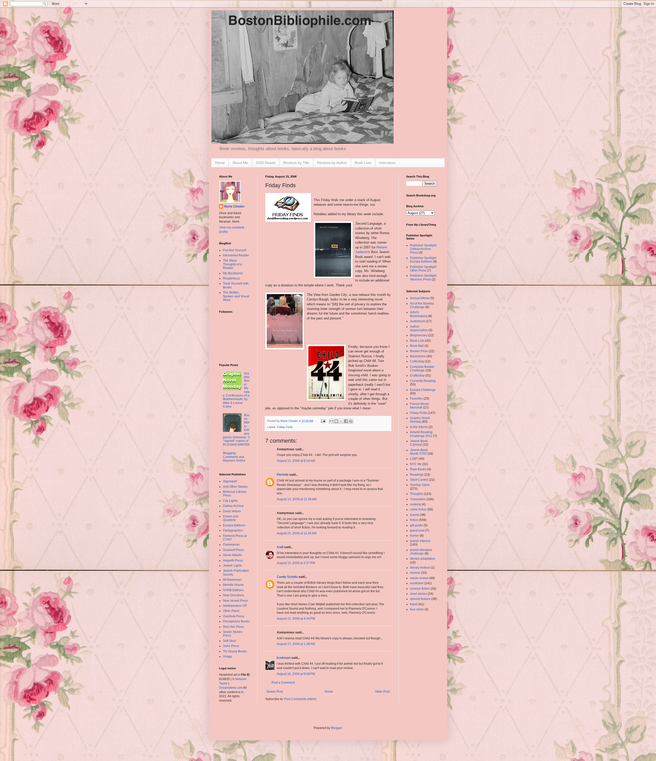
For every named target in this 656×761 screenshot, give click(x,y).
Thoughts (416, 494)
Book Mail (417, 346)
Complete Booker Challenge (422, 368)
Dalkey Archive (233, 506)
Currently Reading (423, 381)
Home (220, 163)
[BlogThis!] (336, 421)
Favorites (416, 398)
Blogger (336, 728)
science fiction (420, 588)
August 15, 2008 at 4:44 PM (296, 618)
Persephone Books (236, 621)
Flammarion (231, 544)
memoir (415, 573)
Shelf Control (419, 480)
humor (414, 535)
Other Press (231, 611)
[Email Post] (323, 420)
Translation (418, 499)
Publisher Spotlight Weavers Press (423, 277)
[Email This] (331, 421)
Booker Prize (419, 351)
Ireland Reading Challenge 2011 (421, 433)
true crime (417, 609)
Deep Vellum (232, 511)
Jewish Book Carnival (419, 442)
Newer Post (274, 691)
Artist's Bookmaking (418, 314)
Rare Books (418, 469)
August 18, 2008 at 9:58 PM (296, 674)
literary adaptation (422, 558)
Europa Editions (234, 525)
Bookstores (418, 356)
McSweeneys (232, 579)
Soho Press (231, 646)
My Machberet (233, 273)
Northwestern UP (235, 606)
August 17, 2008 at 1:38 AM (296, 644)
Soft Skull (229, 641)
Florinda (283, 474)
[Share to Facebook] (345, 421)
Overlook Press (233, 616)
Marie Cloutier (234, 206)
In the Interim (419, 427)
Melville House (233, 585)
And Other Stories (235, 486)
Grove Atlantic (232, 555)
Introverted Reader (236, 255)
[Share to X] (341, 421)
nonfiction (417, 583)
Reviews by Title (296, 163)
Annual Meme (419, 298)
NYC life (416, 464)
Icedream (284, 658)
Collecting (417, 361)
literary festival (420, 567)
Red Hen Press (233, 627)
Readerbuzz (231, 278)
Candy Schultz (287, 577)
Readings (417, 474)
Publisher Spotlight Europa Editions (423, 259)
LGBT (414, 459)
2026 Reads (265, 163)
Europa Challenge (423, 390)
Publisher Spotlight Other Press (423, 268)
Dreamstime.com (231, 688)
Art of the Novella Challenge (422, 305)
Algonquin (230, 481)
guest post (417, 530)
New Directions (233, 595)
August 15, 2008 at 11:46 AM (296, 533)
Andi (280, 547)
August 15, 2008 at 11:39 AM (296, 499)
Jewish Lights (232, 565)
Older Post (382, 691)
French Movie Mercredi (419, 405)
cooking (415, 504)
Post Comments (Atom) (300, 699)
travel (414, 604)
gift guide (416, 525)
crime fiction (418, 509)
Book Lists (363, 163)
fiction (414, 520)
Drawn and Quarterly (230, 518)
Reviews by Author (332, 163)
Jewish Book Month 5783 (419, 451)
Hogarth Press (233, 560)
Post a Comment (283, 682)
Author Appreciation (419, 328)
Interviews (387, 163)
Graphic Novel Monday (420, 419)
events (414, 515)
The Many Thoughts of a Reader (232, 264)
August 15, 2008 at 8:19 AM (296, 461)
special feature (420, 599)
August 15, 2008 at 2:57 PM (296, 563)
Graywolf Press (233, 550)
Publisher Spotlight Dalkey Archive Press (423, 249)
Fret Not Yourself (234, 250)
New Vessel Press (235, 600)
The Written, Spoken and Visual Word (236, 296)
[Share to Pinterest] (350, 421)
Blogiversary (418, 335)
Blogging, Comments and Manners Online (234, 456)
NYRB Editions (233, 590)
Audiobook (417, 321)
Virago (227, 656)
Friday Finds (285, 427)
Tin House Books (235, 651)
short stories (418, 594)
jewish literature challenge (421, 551)
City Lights (230, 501)
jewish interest (420, 541)
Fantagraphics (233, 530)
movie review (419, 578)
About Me (240, 163)
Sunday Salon (420, 485)
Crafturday (417, 375)
